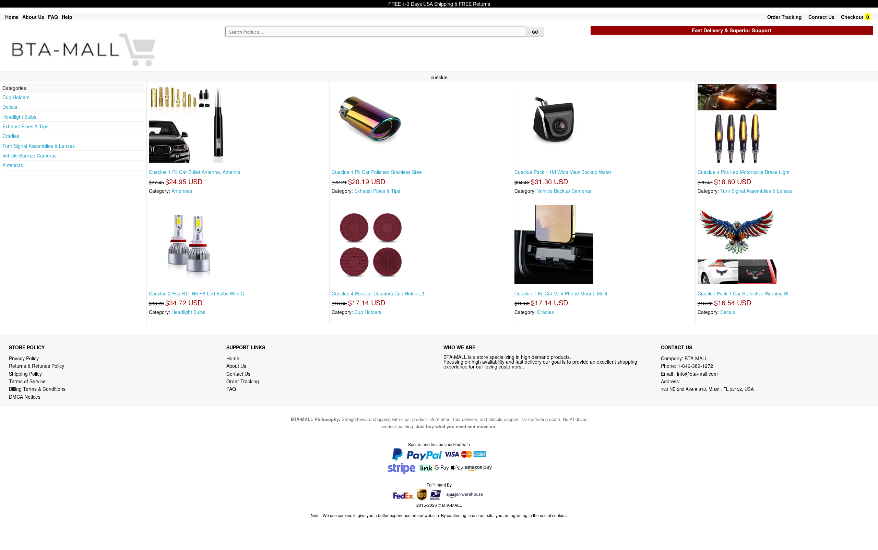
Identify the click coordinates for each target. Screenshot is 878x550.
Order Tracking (784, 16)
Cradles (10, 135)
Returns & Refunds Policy (36, 365)
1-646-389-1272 (695, 365)
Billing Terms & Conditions (37, 388)
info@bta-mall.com (697, 373)
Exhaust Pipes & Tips (25, 126)
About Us (33, 16)
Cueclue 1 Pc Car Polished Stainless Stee (377, 171)
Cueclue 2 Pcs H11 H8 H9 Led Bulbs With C (196, 293)
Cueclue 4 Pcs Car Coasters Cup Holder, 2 (378, 293)
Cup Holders (15, 97)
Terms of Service (27, 381)
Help (67, 16)
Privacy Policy (24, 358)
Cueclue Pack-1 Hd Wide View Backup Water (563, 171)
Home (12, 16)
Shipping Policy (26, 373)
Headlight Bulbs (19, 116)
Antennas (12, 165)
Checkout (852, 16)
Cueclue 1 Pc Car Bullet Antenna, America (194, 171)
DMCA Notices (24, 396)
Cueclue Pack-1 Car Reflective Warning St (743, 293)
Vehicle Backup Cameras (29, 155)
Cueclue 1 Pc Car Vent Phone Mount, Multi (560, 293)
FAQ (53, 16)
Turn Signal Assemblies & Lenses (38, 145)
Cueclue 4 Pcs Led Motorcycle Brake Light (744, 171)
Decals (9, 106)
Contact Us (821, 16)
